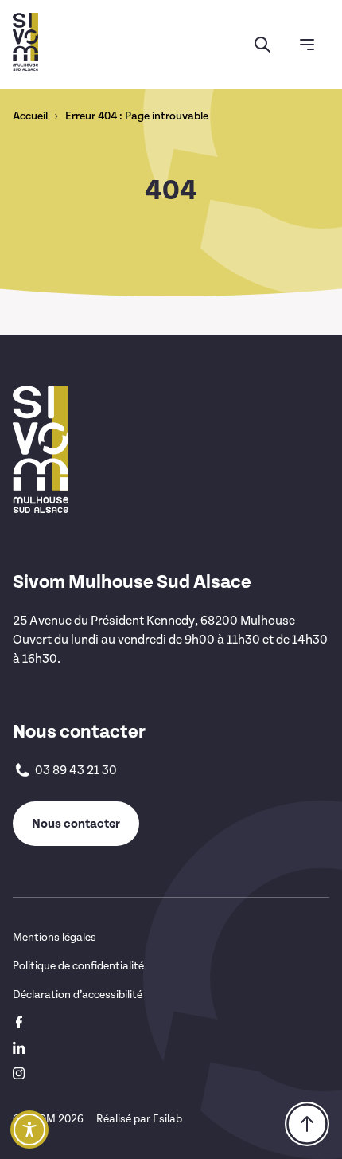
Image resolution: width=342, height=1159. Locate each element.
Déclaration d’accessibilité (77, 994)
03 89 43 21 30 (76, 770)
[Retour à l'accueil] (25, 42)
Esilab (167, 1119)
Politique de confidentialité (78, 966)
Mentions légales (54, 937)
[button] (262, 44)
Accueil (30, 116)
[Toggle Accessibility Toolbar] (29, 1129)
